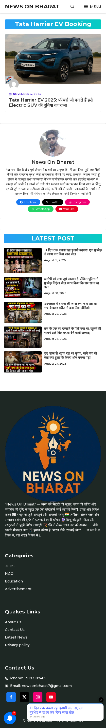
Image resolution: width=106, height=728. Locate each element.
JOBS (10, 566)
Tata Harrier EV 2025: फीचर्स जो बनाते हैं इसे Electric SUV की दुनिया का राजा (51, 102)
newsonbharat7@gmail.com (47, 685)
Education (14, 581)
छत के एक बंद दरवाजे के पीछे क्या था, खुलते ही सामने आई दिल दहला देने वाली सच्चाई (72, 330)
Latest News (16, 637)
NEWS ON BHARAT (32, 6)
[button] (72, 6)
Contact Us (15, 629)
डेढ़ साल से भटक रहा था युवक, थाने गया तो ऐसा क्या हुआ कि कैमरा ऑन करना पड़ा (70, 355)
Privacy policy (17, 645)
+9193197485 (35, 678)
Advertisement (18, 589)
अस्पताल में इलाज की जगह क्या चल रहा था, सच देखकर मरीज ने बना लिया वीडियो (70, 305)
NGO (9, 573)
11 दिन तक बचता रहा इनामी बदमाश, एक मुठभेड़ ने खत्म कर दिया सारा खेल (73, 252)
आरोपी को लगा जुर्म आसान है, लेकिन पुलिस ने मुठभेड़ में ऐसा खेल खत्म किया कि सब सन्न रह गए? (71, 283)
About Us (13, 622)
